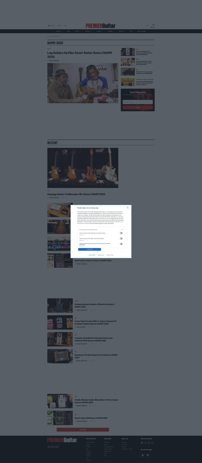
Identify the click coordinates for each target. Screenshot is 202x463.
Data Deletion (92, 255)
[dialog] (101, 231)
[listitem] (101, 229)
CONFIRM (90, 249)
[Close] (128, 208)
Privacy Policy (110, 255)
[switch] (121, 233)
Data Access (101, 255)
